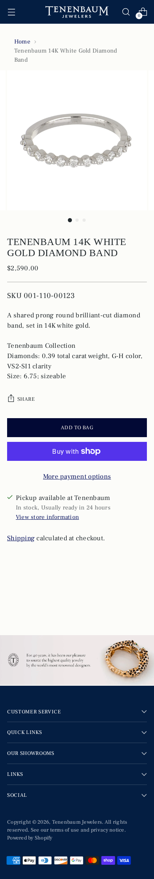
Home (22, 41)
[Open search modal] (126, 12)
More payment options (77, 476)
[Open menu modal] (11, 12)
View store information (47, 517)
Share (26, 399)
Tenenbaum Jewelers (77, 822)
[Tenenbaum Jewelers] (77, 12)
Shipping (21, 538)
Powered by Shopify (30, 837)
